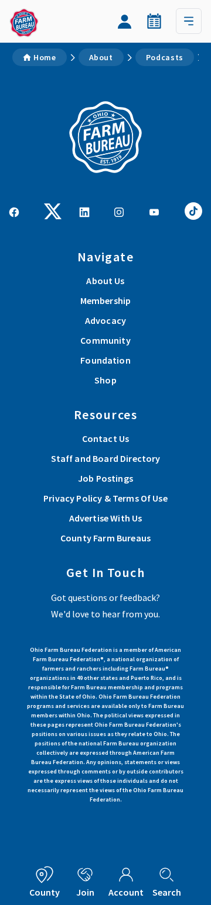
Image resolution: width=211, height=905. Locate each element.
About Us (105, 280)
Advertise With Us (105, 518)
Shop (105, 380)
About (101, 57)
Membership (105, 300)
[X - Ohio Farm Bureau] (53, 210)
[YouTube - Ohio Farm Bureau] (154, 211)
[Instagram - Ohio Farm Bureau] (119, 211)
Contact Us (106, 438)
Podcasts (164, 57)
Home (44, 57)
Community (105, 340)
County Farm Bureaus (105, 538)
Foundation (105, 360)
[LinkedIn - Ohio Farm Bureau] (84, 211)
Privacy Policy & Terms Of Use (105, 498)
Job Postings (105, 478)
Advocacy (105, 320)
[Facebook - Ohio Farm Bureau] (14, 211)
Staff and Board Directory (106, 458)
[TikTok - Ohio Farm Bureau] (193, 210)
